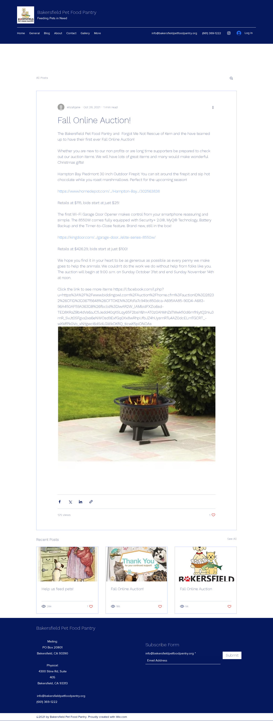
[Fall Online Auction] (206, 564)
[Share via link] (91, 502)
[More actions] (212, 107)
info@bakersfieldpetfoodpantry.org (174, 33)
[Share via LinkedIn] (80, 502)
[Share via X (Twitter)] (70, 502)
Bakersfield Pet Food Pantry (66, 12)
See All (232, 538)
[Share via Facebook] (60, 502)
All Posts (42, 77)
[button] (231, 78)
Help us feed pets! (58, 589)
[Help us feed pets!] (67, 564)
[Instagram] (229, 33)
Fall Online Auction (196, 589)
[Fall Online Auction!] (136, 564)
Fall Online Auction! (127, 589)
